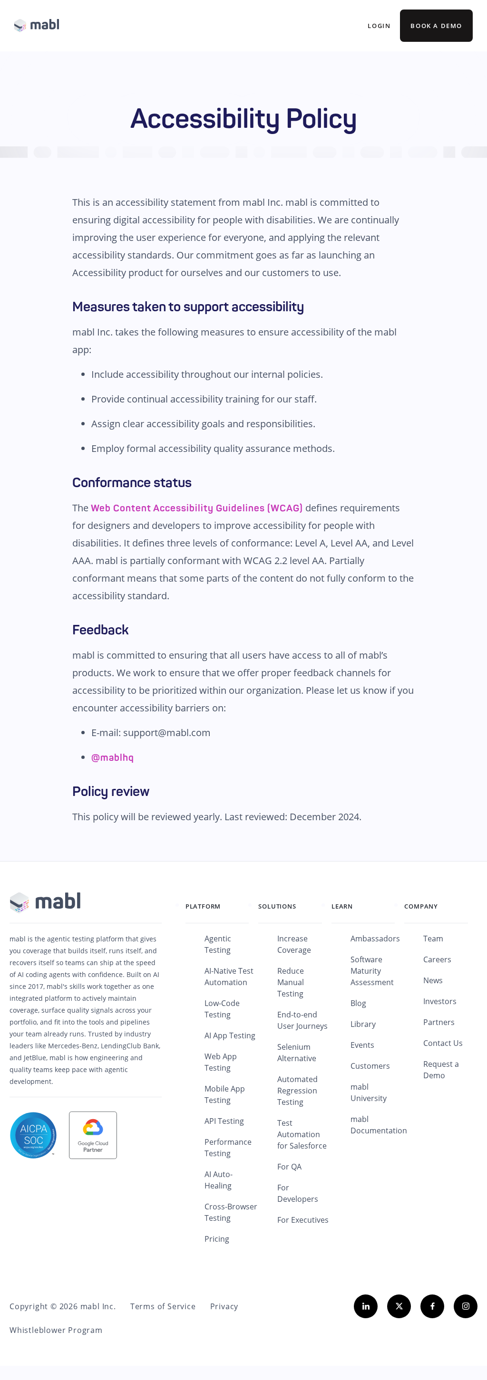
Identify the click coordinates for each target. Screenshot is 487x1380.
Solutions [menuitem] (277, 906)
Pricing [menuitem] (217, 1239)
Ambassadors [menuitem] (375, 938)
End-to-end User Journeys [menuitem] (302, 1020)
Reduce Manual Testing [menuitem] (290, 982)
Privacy (224, 1306)
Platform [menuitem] (203, 906)
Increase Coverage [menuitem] (294, 944)
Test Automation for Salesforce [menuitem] (302, 1134)
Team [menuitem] (433, 938)
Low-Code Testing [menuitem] (222, 1009)
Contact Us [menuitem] (443, 1043)
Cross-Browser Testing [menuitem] (231, 1212)
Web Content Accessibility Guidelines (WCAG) (197, 508)
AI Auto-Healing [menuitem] (219, 1180)
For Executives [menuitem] (303, 1220)
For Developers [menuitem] (297, 1193)
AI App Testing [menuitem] (230, 1035)
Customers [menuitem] (370, 1066)
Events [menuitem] (362, 1045)
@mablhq (112, 757)
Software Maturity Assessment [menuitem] (372, 970)
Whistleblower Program (56, 1330)
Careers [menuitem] (437, 959)
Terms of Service (163, 1306)
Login (379, 25)
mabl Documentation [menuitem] (379, 1125)
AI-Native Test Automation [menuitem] (229, 976)
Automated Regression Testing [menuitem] (297, 1090)
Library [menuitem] (363, 1024)
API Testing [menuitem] (224, 1121)
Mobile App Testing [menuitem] (225, 1094)
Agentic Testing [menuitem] (218, 944)
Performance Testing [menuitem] (228, 1148)
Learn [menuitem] (342, 906)
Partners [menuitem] (439, 1022)
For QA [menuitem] (289, 1166)
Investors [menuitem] (440, 1001)
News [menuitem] (433, 980)
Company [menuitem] (421, 906)
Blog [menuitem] (358, 1003)
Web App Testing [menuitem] (221, 1062)
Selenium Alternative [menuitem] (296, 1053)
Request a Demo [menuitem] (441, 1070)
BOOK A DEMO (436, 25)
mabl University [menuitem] (369, 1092)
